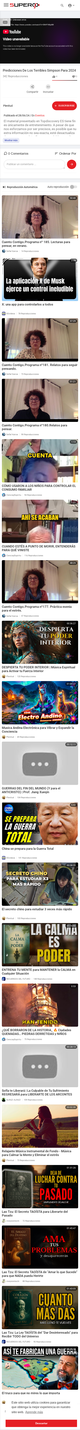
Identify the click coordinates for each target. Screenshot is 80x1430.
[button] (71, 5)
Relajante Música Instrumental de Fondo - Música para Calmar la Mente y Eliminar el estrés (36, 1153)
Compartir (32, 91)
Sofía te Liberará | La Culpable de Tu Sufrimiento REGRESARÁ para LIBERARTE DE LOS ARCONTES (37, 1092)
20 (56, 59)
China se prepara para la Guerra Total (28, 849)
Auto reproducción (58, 186)
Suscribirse (66, 105)
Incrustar (48, 91)
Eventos (39, 115)
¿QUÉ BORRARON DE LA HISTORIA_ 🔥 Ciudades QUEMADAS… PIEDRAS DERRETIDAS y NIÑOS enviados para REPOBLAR (36, 1033)
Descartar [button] (41, 1423)
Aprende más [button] (34, 1412)
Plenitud (8, 105)
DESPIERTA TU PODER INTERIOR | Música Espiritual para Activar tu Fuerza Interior (38, 669)
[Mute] (68, 59)
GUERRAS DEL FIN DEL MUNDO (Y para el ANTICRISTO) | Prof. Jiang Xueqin (31, 790)
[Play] (5, 59)
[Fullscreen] (75, 59)
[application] (40, 41)
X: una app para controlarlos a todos (27, 304)
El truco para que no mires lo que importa (31, 1393)
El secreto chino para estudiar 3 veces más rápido (37, 909)
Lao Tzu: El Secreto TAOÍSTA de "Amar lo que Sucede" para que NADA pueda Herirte (39, 1274)
